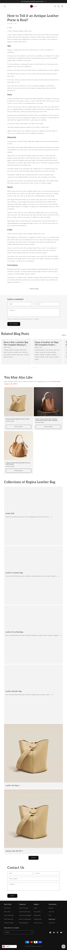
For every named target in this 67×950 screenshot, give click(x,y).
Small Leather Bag (8, 919)
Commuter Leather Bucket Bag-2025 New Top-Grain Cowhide (18, 463)
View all (64, 335)
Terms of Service (38, 923)
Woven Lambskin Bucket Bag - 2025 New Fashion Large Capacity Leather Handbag (46, 419)
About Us (51, 908)
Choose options (18, 427)
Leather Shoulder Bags (14, 691)
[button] (5, 6)
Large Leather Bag (8, 915)
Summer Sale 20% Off (13, 851)
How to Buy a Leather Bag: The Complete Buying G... (16, 343)
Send (12, 896)
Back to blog (34, 289)
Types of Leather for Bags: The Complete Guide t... (47, 343)
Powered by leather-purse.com (36, 946)
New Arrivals (7, 908)
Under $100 (10, 513)
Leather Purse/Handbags (14, 632)
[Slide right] (37, 368)
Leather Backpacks (23, 923)
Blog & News (52, 919)
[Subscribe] (31, 932)
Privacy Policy (37, 912)
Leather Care (52, 923)
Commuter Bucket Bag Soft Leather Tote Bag (17, 419)
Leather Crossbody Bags (14, 573)
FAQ (50, 915)
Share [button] (10, 28)
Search (35, 908)
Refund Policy (37, 915)
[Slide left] (30, 368)
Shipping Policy (38, 919)
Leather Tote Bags (12, 785)
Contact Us (51, 912)
